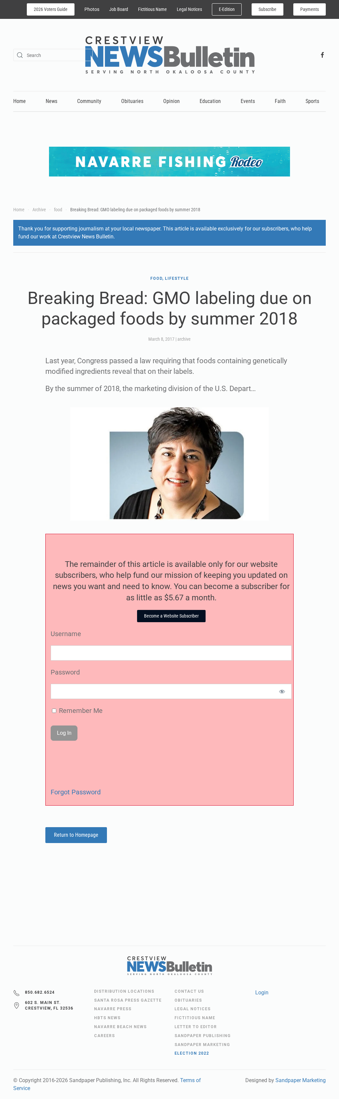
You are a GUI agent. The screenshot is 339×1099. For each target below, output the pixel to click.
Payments (309, 9)
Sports (312, 101)
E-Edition (227, 9)
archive (184, 339)
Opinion (171, 101)
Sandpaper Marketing (300, 1080)
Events (248, 101)
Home (19, 101)
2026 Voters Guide (51, 9)
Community (89, 101)
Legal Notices (189, 9)
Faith (280, 101)
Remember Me (80, 711)
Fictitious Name (152, 9)
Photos (91, 9)
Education (210, 101)
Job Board (118, 9)
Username (66, 634)
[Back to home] (170, 55)
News (51, 101)
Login (261, 992)
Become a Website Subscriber (171, 616)
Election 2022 (191, 1053)
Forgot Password (76, 792)
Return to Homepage (76, 835)
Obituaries (132, 101)
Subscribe (267, 9)
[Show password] (282, 691)
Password (65, 672)
